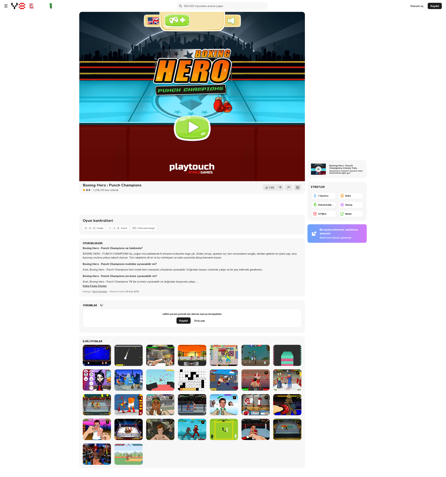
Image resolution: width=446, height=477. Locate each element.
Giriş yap (199, 320)
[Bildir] (289, 187)
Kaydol (434, 6)
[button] (95, 286)
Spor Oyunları (100, 291)
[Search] (180, 6)
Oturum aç (417, 6)
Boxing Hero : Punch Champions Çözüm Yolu (343, 166)
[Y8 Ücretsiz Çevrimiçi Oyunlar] (18, 6)
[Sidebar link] (5, 5)
